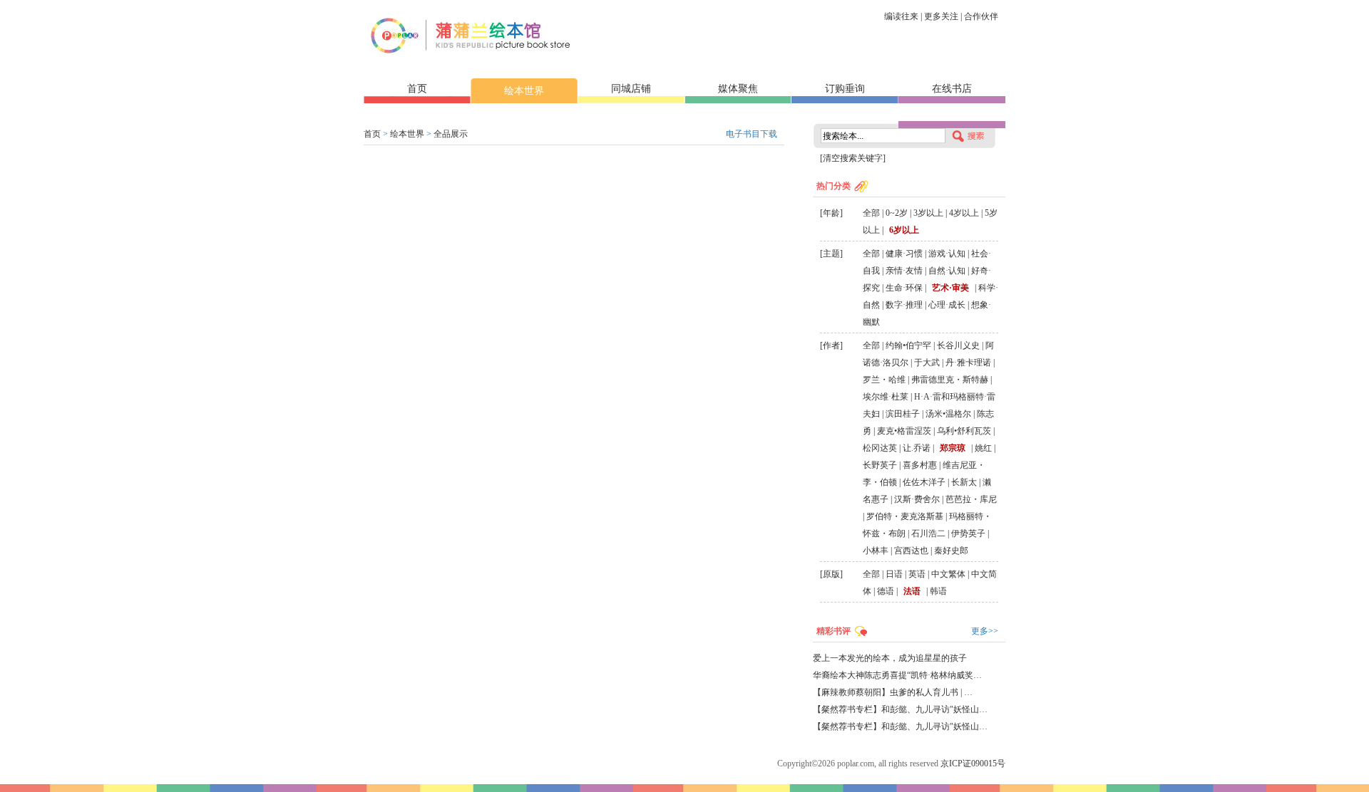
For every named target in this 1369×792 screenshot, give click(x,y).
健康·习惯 (904, 254)
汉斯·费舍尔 (917, 499)
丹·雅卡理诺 (968, 363)
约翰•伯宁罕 (908, 345)
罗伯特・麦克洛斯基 (904, 516)
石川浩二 (928, 533)
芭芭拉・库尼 (971, 499)
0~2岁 (897, 213)
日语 (894, 574)
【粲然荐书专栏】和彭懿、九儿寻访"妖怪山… (900, 709)
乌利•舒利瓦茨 (964, 431)
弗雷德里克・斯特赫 (949, 380)
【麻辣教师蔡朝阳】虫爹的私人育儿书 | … (893, 692)
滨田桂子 (903, 414)
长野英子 (880, 465)
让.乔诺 (916, 448)
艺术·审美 (950, 288)
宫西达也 (911, 551)
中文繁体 (948, 574)
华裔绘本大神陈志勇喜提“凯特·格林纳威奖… (897, 675)
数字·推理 (904, 305)
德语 (885, 591)
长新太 (964, 482)
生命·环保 (904, 288)
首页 (417, 88)
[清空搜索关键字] (853, 158)
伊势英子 (968, 533)
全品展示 (451, 134)
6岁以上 (904, 230)
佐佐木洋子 (924, 482)
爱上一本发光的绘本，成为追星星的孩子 (890, 658)
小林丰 (875, 551)
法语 (912, 591)
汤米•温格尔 (948, 414)
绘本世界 (524, 90)
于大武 (927, 363)
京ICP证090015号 (972, 763)
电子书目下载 (751, 134)
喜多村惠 (920, 465)
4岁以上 (964, 213)
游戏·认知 (946, 254)
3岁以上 (928, 213)
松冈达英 (880, 448)
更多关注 (941, 16)
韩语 (938, 591)
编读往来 (901, 16)
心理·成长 (946, 305)
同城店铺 (631, 88)
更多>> (984, 631)
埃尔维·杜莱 (885, 397)
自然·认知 (946, 271)
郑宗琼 (952, 448)
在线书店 (952, 88)
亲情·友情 (904, 271)
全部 (871, 213)
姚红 (983, 448)
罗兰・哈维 (884, 380)
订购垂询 (845, 88)
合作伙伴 (981, 16)
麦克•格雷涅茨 (904, 431)
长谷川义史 (958, 345)
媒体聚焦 (738, 88)
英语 (917, 574)
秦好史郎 (951, 551)
